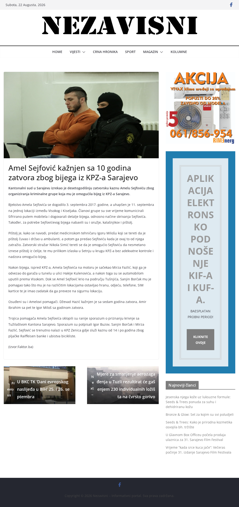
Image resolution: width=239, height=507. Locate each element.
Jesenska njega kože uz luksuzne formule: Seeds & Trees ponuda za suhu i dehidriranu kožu (198, 402)
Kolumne (179, 51)
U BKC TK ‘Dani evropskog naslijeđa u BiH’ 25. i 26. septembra (38, 389)
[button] (82, 52)
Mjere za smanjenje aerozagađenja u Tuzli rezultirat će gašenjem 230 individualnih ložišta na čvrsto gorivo (123, 385)
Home (57, 51)
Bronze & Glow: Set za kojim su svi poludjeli (200, 414)
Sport (130, 51)
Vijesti (75, 51)
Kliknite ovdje (200, 339)
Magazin (150, 51)
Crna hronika (105, 51)
